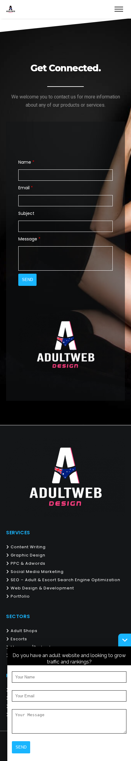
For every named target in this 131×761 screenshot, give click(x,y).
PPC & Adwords (28, 563)
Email (25, 188)
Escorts (19, 639)
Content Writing (28, 547)
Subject (26, 213)
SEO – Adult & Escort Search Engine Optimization (65, 580)
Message (29, 239)
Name (26, 162)
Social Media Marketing (37, 571)
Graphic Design (28, 555)
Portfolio (20, 596)
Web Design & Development (42, 588)
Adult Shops (24, 631)
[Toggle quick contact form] (124, 640)
